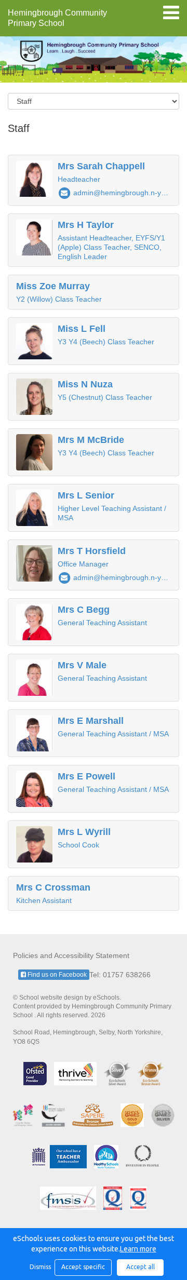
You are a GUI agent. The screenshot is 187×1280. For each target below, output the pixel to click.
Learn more (138, 1249)
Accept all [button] (140, 1266)
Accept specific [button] (83, 1266)
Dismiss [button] (39, 1266)
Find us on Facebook (56, 974)
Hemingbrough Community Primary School (57, 18)
